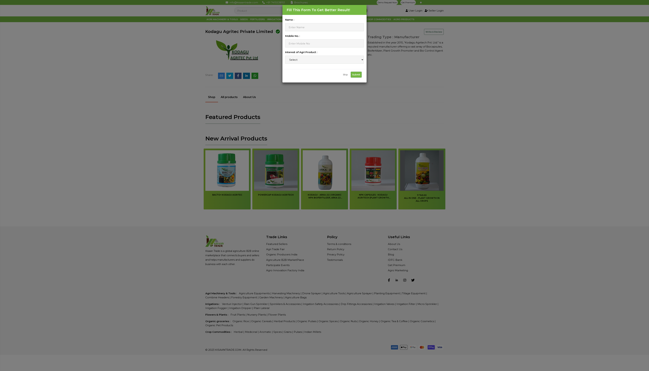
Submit (356, 74)
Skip (345, 74)
